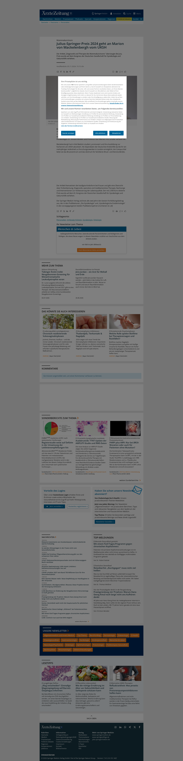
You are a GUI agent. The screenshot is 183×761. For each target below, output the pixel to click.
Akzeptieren (116, 133)
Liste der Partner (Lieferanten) (72, 126)
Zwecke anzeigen (68, 133)
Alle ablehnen (100, 133)
